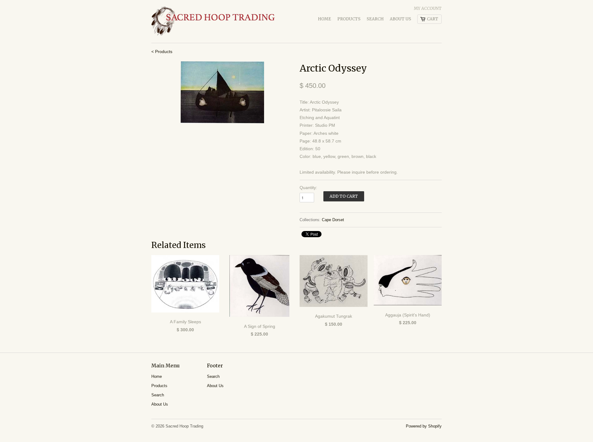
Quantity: (308, 187)
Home (324, 19)
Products (348, 19)
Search (375, 19)
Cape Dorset (333, 219)
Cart (432, 19)
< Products (161, 51)
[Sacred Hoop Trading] (213, 21)
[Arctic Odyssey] (222, 92)
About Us (400, 19)
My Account (428, 8)
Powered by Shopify (424, 426)
